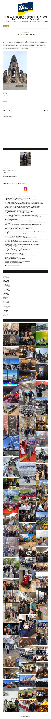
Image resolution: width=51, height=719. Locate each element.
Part (11, 240)
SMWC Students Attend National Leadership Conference (15, 258)
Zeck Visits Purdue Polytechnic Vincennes (12, 242)
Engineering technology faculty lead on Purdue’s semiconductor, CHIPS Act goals (19, 220)
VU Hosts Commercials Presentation (11, 245)
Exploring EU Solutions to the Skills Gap (12, 265)
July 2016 (6, 313)
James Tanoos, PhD (6, 168)
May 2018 (6, 310)
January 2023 (6, 295)
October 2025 (6, 280)
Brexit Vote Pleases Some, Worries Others (12, 257)
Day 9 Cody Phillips (43, 110)
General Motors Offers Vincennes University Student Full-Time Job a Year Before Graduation (21, 241)
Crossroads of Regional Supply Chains (11, 219)
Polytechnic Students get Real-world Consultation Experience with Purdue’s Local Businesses (21, 229)
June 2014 (6, 315)
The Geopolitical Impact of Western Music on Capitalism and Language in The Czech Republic (21, 215)
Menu (6, 26)
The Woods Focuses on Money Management (13, 259)
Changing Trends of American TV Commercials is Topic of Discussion (17, 246)
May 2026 (6, 275)
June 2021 (6, 305)
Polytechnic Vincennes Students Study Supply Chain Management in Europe (18, 235)
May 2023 (6, 293)
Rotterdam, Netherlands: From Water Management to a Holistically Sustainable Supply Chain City (22, 206)
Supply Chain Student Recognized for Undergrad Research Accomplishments (18, 208)
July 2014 (6, 314)
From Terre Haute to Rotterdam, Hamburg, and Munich (14, 254)
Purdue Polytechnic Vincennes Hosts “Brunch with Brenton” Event (16, 236)
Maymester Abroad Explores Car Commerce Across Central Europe (17, 210)
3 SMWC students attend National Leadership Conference (15, 263)
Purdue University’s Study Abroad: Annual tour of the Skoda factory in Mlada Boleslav (20, 237)
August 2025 (6, 281)
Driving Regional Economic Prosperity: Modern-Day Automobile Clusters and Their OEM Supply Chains (23, 202)
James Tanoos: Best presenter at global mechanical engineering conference (18, 227)
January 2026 (6, 277)
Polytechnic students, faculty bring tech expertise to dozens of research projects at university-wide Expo (23, 216)
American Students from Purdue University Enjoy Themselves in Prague (17, 249)
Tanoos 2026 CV (6, 172)
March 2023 (6, 294)
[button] (11, 329)
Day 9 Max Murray (8, 110)
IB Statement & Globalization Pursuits (10, 176)
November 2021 (7, 303)
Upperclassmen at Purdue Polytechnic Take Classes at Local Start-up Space (18, 228)
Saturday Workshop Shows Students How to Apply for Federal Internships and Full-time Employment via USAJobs (25, 248)
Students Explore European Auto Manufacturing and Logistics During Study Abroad (20, 197)
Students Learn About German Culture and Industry (14, 253)
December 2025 (7, 278)
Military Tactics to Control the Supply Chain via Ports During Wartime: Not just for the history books (23, 225)
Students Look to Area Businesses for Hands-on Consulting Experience (17, 261)
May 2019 (6, 307)
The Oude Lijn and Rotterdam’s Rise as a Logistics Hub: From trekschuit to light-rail (19, 211)
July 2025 (6, 282)
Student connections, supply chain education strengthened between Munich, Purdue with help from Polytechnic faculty (26, 214)
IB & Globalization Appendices (8, 179)
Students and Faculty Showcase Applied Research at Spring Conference (17, 198)
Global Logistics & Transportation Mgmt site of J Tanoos (25, 18)
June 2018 (6, 309)
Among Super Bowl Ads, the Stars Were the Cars (13, 262)
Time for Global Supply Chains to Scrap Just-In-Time (14, 217)
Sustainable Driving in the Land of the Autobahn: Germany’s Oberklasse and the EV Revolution (22, 207)
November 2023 (7, 290)
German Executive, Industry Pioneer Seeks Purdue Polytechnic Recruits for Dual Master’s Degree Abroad (23, 224)
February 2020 (7, 306)
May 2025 (6, 284)
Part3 (16, 240)
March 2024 (6, 288)
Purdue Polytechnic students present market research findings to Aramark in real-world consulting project (24, 203)
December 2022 (7, 297)
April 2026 (6, 276)
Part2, (14, 240)
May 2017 (6, 311)
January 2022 (6, 302)
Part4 (18, 240)
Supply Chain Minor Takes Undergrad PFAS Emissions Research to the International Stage (21, 199)
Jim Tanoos (28, 37)
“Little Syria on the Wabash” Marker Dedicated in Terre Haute (16, 252)
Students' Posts (25, 32)
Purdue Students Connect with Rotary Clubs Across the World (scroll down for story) (20, 233)
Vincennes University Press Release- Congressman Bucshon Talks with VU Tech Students (20, 255)
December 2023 (7, 289)
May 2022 (6, 299)
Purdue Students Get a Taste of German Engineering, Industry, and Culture (18, 250)
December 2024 (7, 285)
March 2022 (6, 301)
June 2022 (6, 298)
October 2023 (6, 292)
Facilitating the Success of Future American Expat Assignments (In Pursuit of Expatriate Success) (22, 204)
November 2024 (7, 286)
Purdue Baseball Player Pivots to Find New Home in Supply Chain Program (18, 212)
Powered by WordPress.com (25, 716)
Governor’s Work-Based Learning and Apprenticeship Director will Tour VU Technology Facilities (22, 244)
